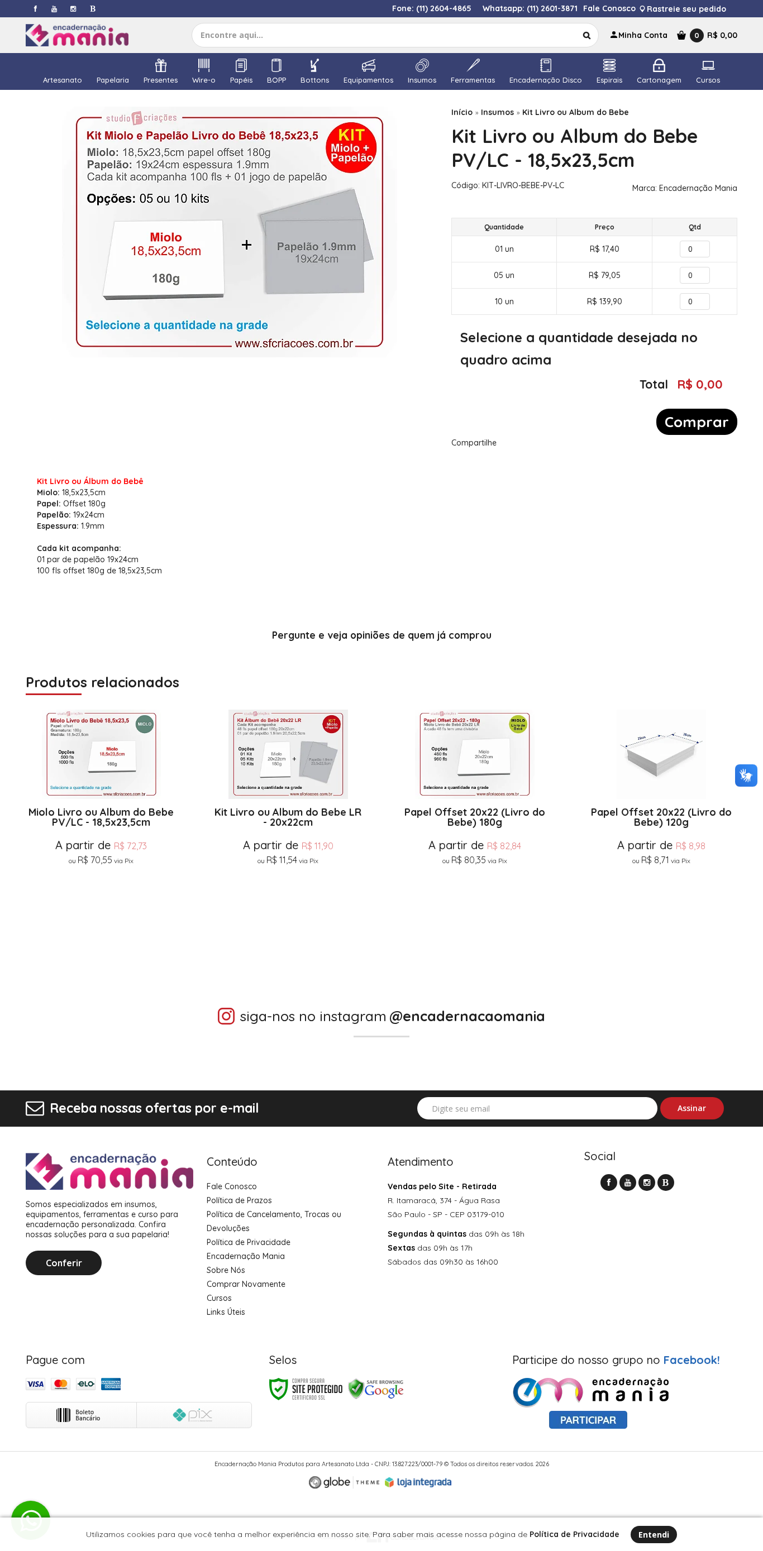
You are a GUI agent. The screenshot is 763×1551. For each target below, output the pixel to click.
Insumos (497, 112)
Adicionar (144, 937)
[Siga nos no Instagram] (73, 8)
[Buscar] (587, 35)
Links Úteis (226, 1312)
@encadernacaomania (467, 1016)
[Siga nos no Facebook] (35, 8)
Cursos (219, 1298)
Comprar (697, 422)
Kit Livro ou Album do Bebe (575, 112)
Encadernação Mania (698, 188)
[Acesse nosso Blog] (92, 8)
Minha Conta (642, 35)
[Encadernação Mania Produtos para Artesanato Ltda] (87, 35)
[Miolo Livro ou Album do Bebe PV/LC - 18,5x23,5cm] (101, 831)
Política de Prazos (239, 1200)
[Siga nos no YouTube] (627, 1182)
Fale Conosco (609, 8)
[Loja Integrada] (418, 1482)
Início (462, 112)
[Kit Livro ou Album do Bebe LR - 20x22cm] (287, 831)
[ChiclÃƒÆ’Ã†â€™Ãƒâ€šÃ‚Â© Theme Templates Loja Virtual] (344, 1482)
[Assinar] (692, 1108)
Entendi (653, 1534)
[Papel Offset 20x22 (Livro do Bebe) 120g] (661, 831)
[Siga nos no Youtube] (54, 8)
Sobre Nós (226, 1270)
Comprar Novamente (246, 1284)
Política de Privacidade (248, 1242)
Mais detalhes (101, 909)
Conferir (64, 1262)
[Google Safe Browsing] (376, 1388)
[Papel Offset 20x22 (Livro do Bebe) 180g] (475, 831)
